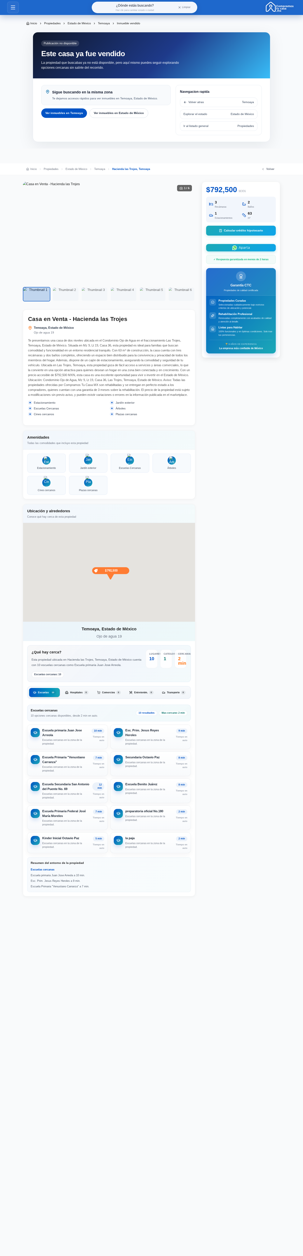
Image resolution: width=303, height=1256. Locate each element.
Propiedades (52, 23)
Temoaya (104, 23)
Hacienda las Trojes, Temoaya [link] (131, 169)
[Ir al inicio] (280, 7)
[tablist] (109, 692)
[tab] (44, 692)
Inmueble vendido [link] (128, 23)
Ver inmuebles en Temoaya (64, 113)
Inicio (33, 23)
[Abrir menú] (13, 7)
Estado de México (79, 23)
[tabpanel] (109, 779)
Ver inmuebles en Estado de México (119, 113)
